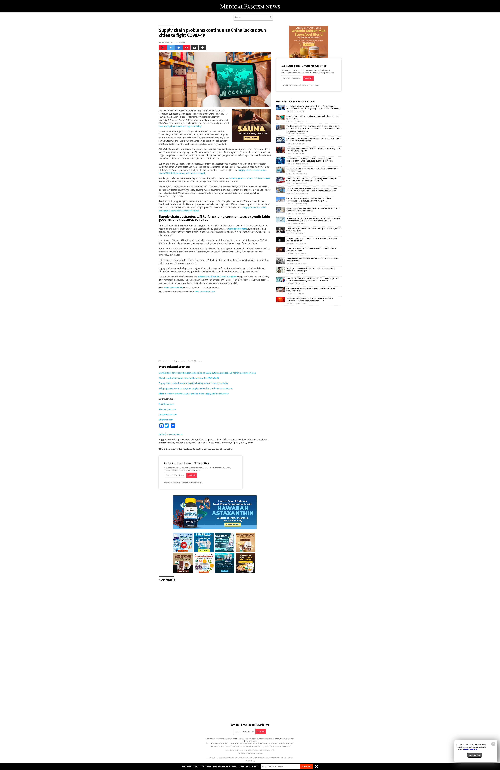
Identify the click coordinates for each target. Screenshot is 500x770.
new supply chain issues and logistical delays (180, 126)
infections (252, 439)
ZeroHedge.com (166, 404)
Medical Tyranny (183, 442)
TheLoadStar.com (167, 409)
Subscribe (306, 766)
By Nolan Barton (301, 244)
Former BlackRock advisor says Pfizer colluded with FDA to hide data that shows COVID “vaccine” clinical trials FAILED (313, 219)
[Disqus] (215, 615)
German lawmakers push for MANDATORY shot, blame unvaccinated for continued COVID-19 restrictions (308, 199)
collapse (208, 439)
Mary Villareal (180, 42)
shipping (235, 442)
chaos (193, 439)
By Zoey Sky (300, 293)
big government (181, 439)
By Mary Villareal (301, 121)
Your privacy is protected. (172, 482)
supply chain (247, 442)
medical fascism (166, 442)
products (225, 442)
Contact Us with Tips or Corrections (250, 754)
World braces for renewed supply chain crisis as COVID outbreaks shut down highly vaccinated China (207, 373)
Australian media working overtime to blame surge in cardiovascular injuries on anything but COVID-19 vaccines (310, 159)
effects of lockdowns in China (205, 292)
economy (232, 439)
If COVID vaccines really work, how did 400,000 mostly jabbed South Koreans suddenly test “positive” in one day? (312, 279)
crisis (224, 439)
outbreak (205, 442)
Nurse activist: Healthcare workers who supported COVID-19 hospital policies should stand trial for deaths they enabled (311, 189)
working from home (237, 229)
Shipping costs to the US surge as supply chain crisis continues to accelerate (195, 388)
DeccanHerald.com (168, 414)
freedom (242, 439)
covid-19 (217, 439)
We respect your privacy (236, 743)
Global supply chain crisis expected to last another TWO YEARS (189, 378)
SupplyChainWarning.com (173, 288)
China (200, 439)
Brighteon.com (166, 420)
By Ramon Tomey (301, 174)
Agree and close (475, 755)
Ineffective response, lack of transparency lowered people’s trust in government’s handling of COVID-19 (312, 179)
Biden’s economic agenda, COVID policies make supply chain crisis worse (194, 393)
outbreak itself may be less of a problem (217, 277)
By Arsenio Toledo (302, 164)
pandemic (215, 442)
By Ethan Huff (300, 111)
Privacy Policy (250, 761)
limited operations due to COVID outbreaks (249, 178)
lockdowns (263, 439)
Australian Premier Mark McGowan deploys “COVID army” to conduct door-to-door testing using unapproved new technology (313, 107)
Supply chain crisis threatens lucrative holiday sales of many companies (193, 383)
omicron (196, 442)
